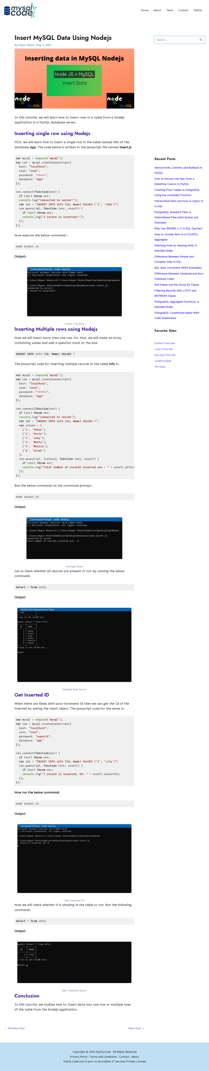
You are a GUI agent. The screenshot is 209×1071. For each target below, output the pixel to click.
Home (144, 10)
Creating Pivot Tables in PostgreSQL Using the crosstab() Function (177, 192)
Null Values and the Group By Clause (176, 284)
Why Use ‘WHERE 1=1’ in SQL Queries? (178, 228)
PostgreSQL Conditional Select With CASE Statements (176, 315)
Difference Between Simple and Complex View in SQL (173, 259)
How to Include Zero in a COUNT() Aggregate (176, 237)
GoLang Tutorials (165, 355)
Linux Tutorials (163, 349)
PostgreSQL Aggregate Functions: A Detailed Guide (176, 304)
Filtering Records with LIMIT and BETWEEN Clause (175, 293)
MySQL (198, 10)
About (157, 10)
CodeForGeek (162, 360)
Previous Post (14, 1028)
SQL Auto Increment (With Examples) (178, 267)
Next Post (136, 1028)
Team (169, 10)
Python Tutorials (164, 343)
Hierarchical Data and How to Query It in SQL (178, 203)
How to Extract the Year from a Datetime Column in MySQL (174, 181)
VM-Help (159, 366)
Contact (183, 10)
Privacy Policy (79, 1056)
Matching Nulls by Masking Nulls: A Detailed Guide (175, 248)
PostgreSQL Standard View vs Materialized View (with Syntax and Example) (176, 217)
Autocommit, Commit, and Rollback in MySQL (178, 170)
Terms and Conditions (103, 1056)
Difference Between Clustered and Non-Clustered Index (179, 276)
